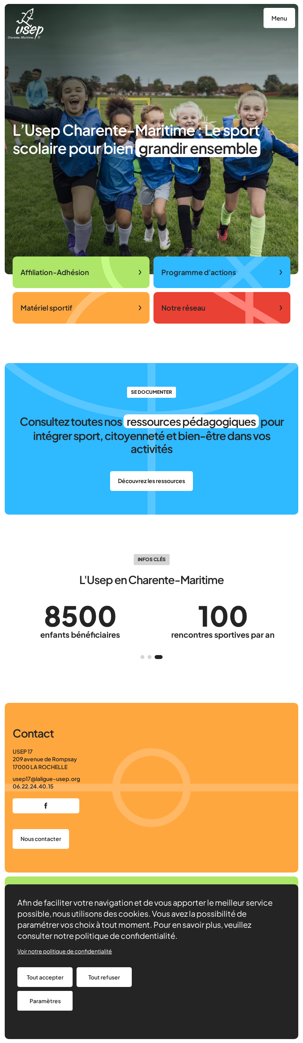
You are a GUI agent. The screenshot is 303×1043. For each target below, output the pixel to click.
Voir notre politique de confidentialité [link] (64, 951)
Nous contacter (41, 838)
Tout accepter (45, 977)
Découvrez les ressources (151, 480)
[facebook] (46, 805)
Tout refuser (104, 977)
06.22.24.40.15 (33, 786)
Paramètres (45, 1000)
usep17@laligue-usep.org (46, 778)
